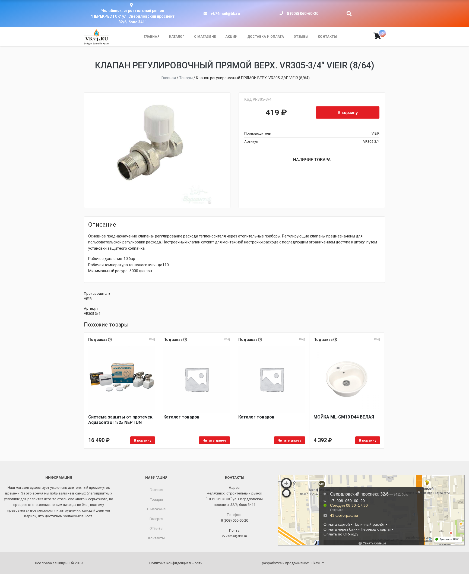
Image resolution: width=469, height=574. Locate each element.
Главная (152, 37)
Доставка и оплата (265, 37)
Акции (231, 37)
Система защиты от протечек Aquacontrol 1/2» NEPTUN (120, 419)
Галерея (156, 519)
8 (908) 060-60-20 (302, 13)
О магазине (205, 37)
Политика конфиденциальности (175, 563)
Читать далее (214, 440)
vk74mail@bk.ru (225, 13)
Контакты (327, 37)
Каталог (177, 37)
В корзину (348, 112)
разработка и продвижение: (293, 563)
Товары (156, 499)
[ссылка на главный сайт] (96, 36)
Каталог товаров (181, 417)
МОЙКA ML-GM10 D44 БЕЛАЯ (343, 417)
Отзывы (301, 37)
